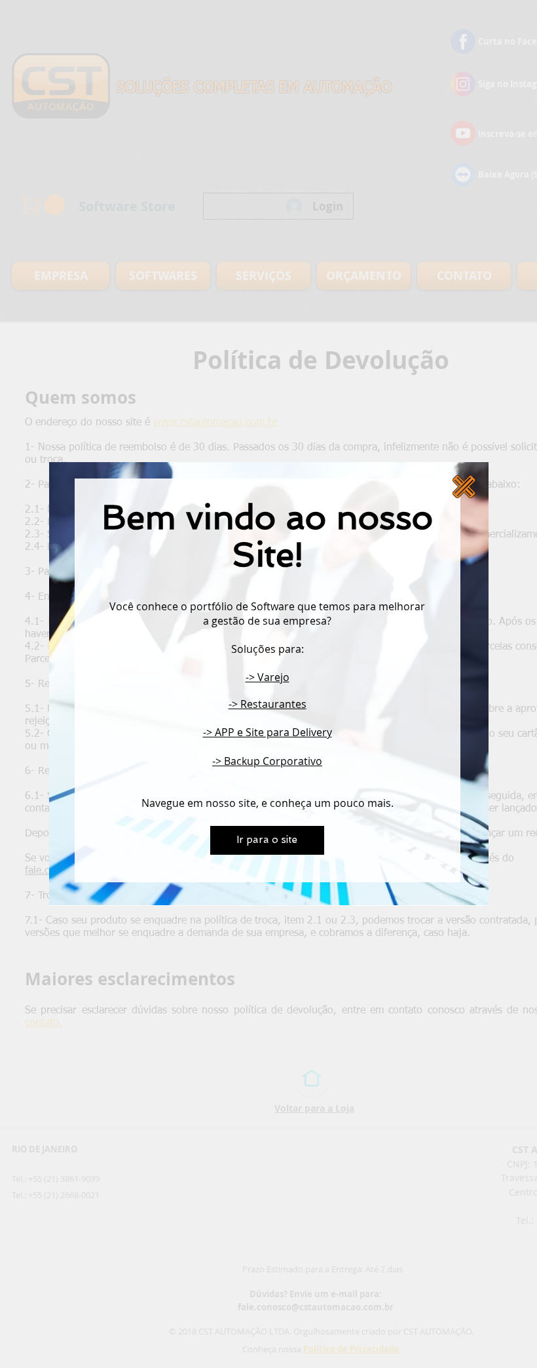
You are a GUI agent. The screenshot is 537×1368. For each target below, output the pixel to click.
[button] (464, 486)
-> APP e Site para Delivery (267, 732)
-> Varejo (267, 677)
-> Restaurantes (267, 704)
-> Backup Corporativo (267, 761)
